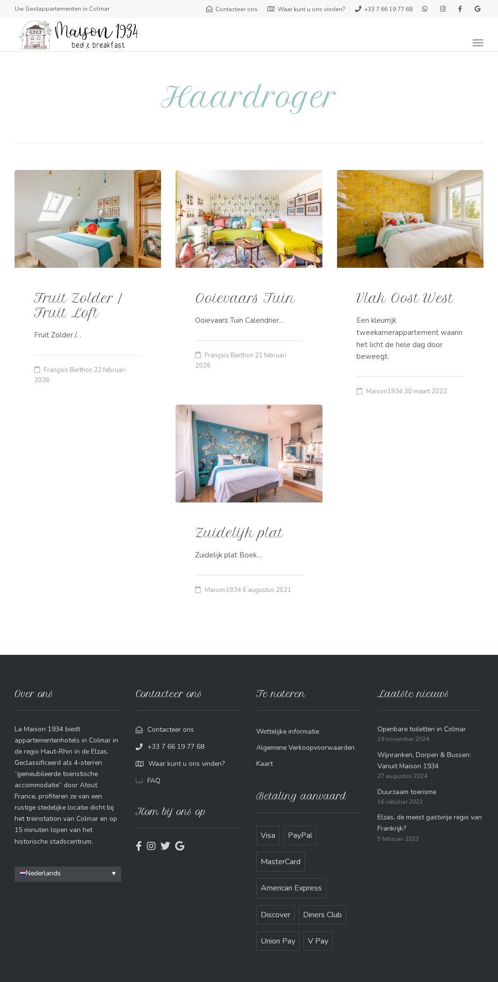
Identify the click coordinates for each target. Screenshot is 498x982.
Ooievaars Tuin (245, 298)
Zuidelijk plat (239, 532)
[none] (68, 874)
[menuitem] (68, 873)
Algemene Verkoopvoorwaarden (305, 747)
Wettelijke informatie (287, 731)
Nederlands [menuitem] (43, 872)
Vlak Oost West (404, 298)
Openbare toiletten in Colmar (421, 729)
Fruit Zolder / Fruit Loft (78, 305)
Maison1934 (384, 391)
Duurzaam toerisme (406, 792)
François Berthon (68, 370)
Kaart (264, 763)
